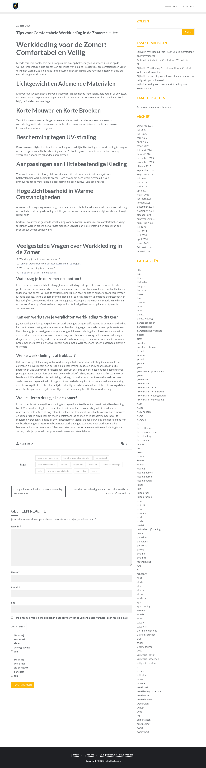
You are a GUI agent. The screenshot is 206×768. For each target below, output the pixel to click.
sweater (141, 622)
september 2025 (145, 170)
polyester (93, 464)
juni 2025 (142, 182)
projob (140, 549)
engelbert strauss (146, 347)
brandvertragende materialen (76, 458)
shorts (140, 590)
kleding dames (145, 472)
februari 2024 (144, 247)
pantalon (142, 537)
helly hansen (144, 411)
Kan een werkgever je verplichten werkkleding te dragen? (50, 263)
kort (139, 488)
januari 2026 (143, 154)
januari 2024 (143, 251)
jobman (141, 456)
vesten (140, 671)
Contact (75, 754)
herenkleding (144, 436)
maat (139, 501)
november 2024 (145, 210)
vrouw (140, 679)
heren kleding (144, 428)
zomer (95, 471)
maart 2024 (143, 243)
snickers (141, 598)
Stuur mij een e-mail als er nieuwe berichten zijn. (21, 667)
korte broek (143, 492)
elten (139, 338)
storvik (140, 614)
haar (139, 403)
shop (139, 586)
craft (139, 306)
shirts (140, 582)
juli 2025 (141, 178)
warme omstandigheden (59, 471)
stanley (141, 610)
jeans (140, 452)
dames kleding (145, 318)
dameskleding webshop (150, 330)
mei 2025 (142, 186)
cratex (140, 310)
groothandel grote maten (150, 371)
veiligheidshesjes (146, 654)
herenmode (143, 440)
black (140, 278)
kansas (140, 460)
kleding (141, 468)
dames (140, 314)
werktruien (143, 703)
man (139, 509)
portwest (141, 545)
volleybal (141, 675)
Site (13, 602)
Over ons (89, 754)
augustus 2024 (145, 222)
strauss (141, 618)
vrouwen (141, 683)
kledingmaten (144, 480)
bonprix (141, 286)
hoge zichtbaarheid (46, 464)
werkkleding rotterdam (149, 691)
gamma (141, 355)
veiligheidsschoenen (148, 658)
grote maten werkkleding (150, 399)
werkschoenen (145, 699)
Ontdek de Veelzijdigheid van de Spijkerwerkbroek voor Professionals (102, 491)
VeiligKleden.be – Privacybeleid (116, 754)
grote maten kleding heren (151, 395)
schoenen (142, 573)
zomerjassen (144, 719)
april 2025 (142, 190)
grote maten (143, 383)
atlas (139, 270)
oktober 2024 (144, 214)
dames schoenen (146, 322)
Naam (15, 572)
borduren (142, 290)
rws (139, 565)
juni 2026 (142, 133)
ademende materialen (48, 458)
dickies (140, 334)
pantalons (142, 541)
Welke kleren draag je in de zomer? (38, 272)
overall (140, 533)
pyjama (141, 553)
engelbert (142, 343)
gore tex (141, 363)
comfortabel (101, 458)
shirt (139, 577)
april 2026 (142, 141)
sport (140, 602)
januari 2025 (143, 202)
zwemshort (143, 731)
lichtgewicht (77, 464)
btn (139, 298)
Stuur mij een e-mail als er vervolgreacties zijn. (21, 643)
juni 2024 (142, 231)
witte (139, 711)
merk (139, 517)
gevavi (140, 359)
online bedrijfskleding (149, 529)
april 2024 (142, 239)
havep (140, 407)
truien (140, 642)
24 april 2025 (23, 25)
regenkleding (144, 561)
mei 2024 (142, 235)
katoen (64, 464)
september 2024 (145, 218)
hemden (141, 419)
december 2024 (145, 206)
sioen (140, 594)
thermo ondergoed (147, 630)
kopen (140, 484)
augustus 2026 (145, 125)
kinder (140, 464)
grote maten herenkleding (151, 391)
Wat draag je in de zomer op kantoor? (39, 259)
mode (140, 521)
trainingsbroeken (146, 634)
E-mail (15, 587)
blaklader (142, 282)
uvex (139, 650)
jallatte (140, 444)
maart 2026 (143, 145)
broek (140, 294)
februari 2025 (144, 198)
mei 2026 (142, 137)
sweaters (142, 626)
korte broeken (144, 496)
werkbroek (142, 687)
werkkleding (81, 471)
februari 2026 (144, 150)
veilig (40, 471)
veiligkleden (26, 443)
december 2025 (145, 158)
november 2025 (145, 162)
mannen (141, 513)
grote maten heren (147, 387)
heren (140, 424)
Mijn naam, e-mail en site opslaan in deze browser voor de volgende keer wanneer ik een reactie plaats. (72, 617)
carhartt (141, 302)
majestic (141, 505)
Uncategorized (145, 646)
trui (139, 638)
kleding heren (144, 476)
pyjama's (141, 557)
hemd (140, 415)
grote (140, 375)
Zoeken (143, 21)
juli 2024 (141, 227)
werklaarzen (143, 695)
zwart (140, 727)
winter (140, 707)
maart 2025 (143, 194)
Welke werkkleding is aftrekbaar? (37, 268)
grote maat (143, 379)
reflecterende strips (111, 464)
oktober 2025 (144, 166)
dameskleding (144, 326)
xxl (138, 715)
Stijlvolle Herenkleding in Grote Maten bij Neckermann (38, 491)
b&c (139, 274)
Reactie (16, 526)
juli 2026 (141, 129)
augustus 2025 (145, 174)
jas (138, 448)
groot (140, 367)
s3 (138, 569)
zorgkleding (143, 723)
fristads (141, 351)
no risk (140, 525)
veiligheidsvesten (146, 663)
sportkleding (143, 606)
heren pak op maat (147, 432)
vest (139, 667)
